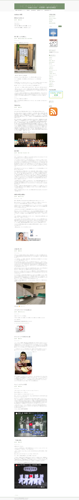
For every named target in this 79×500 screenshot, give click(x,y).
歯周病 (50, 78)
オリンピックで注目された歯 (22, 336)
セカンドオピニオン (52, 70)
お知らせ (23, 311)
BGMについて (22, 306)
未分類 (21, 19)
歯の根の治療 (51, 62)
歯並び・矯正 (27, 152)
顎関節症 (30, 38)
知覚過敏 (22, 38)
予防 (20, 196)
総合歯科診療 (33, 10)
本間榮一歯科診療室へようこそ (20, 10)
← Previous (16, 495)
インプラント (51, 65)
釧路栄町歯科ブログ (48, 10)
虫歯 (20, 38)
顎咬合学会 (17, 105)
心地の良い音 (18, 249)
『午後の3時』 (18, 440)
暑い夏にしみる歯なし (20, 36)
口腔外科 (50, 67)
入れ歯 (50, 83)
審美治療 (50, 86)
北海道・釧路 (27, 38)
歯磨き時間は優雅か (19, 194)
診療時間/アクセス (40, 10)
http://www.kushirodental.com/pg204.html (22, 323)
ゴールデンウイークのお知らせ (22, 310)
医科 (50, 63)
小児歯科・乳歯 (22, 152)
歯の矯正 (16, 151)
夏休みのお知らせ (19, 18)
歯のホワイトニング (52, 75)
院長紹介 (28, 10)
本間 (16, 19)
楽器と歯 (50, 68)
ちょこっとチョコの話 (20, 384)
